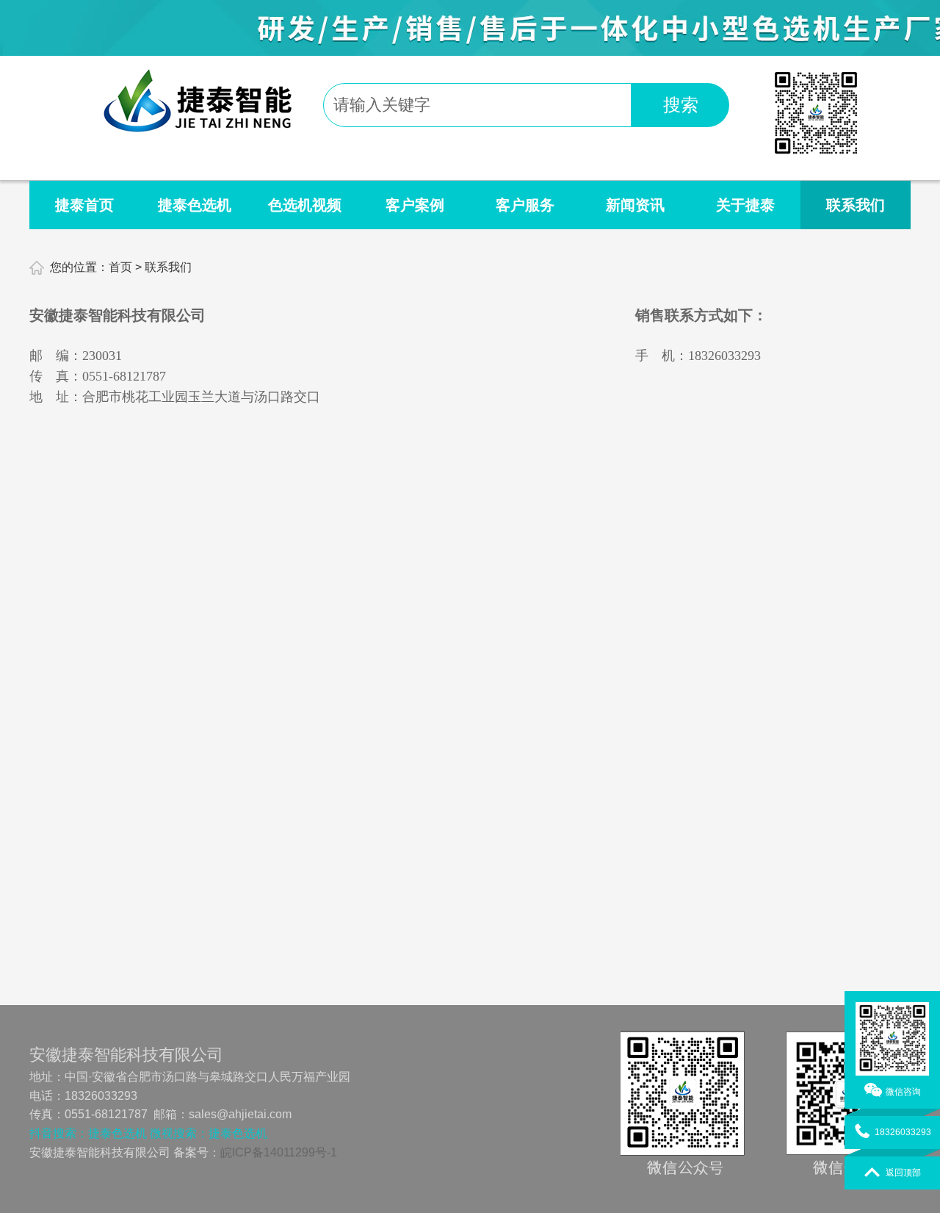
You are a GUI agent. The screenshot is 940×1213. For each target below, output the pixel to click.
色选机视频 (304, 205)
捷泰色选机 (194, 205)
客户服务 (525, 205)
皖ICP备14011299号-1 (278, 1152)
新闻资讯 (635, 205)
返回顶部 (903, 1172)
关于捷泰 (745, 205)
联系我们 (855, 205)
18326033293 (903, 1131)
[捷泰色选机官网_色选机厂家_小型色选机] (197, 127)
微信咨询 (903, 1091)
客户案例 (415, 205)
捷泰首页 (84, 205)
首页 (120, 267)
